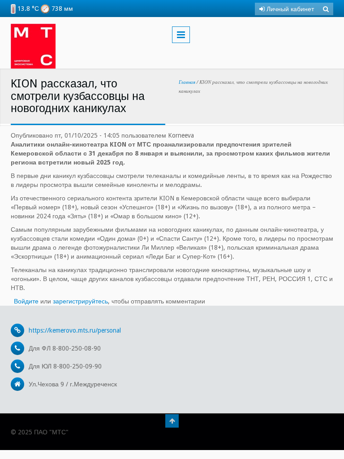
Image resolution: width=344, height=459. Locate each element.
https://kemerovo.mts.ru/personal (75, 330)
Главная (187, 81)
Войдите (26, 301)
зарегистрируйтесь (80, 301)
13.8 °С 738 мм (44, 8)
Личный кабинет (289, 9)
